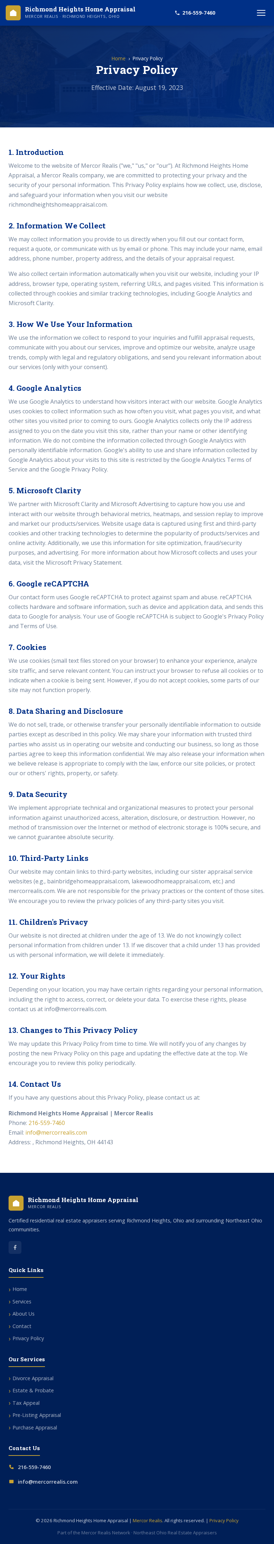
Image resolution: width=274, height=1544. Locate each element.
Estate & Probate (33, 1390)
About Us (23, 1313)
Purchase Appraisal (34, 1427)
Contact (21, 1326)
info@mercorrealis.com (56, 1132)
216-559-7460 (198, 12)
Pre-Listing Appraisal (36, 1415)
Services (21, 1301)
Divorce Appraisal (33, 1378)
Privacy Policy (28, 1338)
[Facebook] (15, 1247)
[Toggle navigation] (261, 13)
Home (119, 58)
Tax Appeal (26, 1402)
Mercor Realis (147, 1520)
